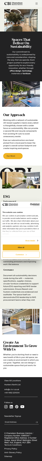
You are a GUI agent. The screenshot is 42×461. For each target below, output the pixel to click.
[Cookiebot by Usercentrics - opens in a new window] (30, 204)
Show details (30, 240)
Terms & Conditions (13, 445)
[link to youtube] (22, 406)
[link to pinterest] (16, 406)
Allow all (21, 247)
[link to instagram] (6, 406)
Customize (20, 254)
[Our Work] (13, 156)
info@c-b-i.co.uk (11, 389)
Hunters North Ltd (12, 384)
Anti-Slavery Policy (13, 452)
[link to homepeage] (13, 3)
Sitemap (8, 456)
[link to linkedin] (11, 406)
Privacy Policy (10, 449)
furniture (26, 73)
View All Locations (12, 380)
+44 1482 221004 (11, 392)
